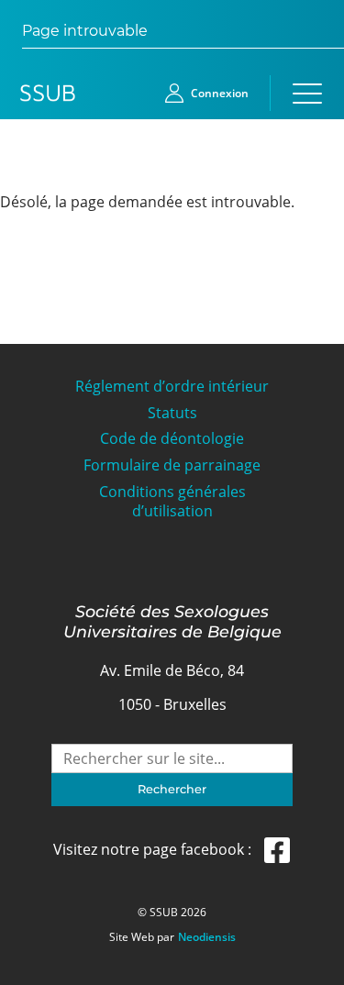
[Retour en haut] (309, 968)
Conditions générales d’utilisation (172, 501)
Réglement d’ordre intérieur (172, 386)
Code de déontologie (172, 438)
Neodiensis (207, 937)
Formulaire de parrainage (172, 465)
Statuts (172, 413)
